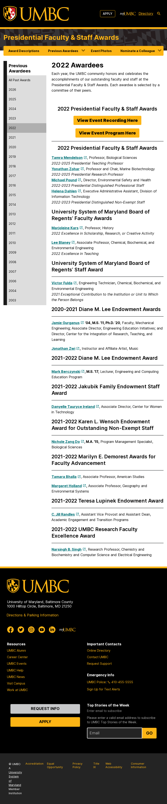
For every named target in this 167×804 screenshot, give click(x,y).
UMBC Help (15, 670)
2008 (12, 262)
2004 (12, 291)
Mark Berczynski (66, 371)
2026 (12, 89)
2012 (12, 223)
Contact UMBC (97, 657)
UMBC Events (17, 663)
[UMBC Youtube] (42, 629)
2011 (12, 233)
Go (149, 733)
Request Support (99, 663)
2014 (12, 204)
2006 (12, 281)
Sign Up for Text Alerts (103, 689)
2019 (12, 156)
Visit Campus (16, 683)
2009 (12, 252)
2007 (12, 271)
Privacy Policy (77, 765)
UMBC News (16, 677)
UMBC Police (96, 682)
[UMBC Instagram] (31, 629)
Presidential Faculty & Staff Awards (61, 37)
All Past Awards (19, 80)
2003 (12, 300)
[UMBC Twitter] (21, 629)
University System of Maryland (15, 779)
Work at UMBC (17, 690)
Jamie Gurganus (66, 323)
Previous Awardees (63, 51)
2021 (12, 137)
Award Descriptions (23, 51)
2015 (12, 195)
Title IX (96, 765)
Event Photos (101, 51)
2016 (12, 185)
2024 (12, 109)
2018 (12, 166)
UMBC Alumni (16, 650)
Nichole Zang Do (66, 441)
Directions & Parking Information (32, 615)
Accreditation (34, 763)
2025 (12, 99)
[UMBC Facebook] (10, 629)
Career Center (17, 657)
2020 (12, 147)
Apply (107, 13)
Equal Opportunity (55, 765)
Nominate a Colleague (137, 51)
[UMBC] (36, 13)
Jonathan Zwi (63, 348)
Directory (146, 13)
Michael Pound (64, 180)
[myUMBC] (128, 14)
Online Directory (98, 650)
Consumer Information (138, 765)
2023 (12, 118)
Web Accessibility (113, 765)
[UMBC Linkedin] (52, 629)
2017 (12, 176)
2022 (12, 128)
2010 (12, 243)
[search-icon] (159, 14)
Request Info (45, 708)
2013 (12, 214)
